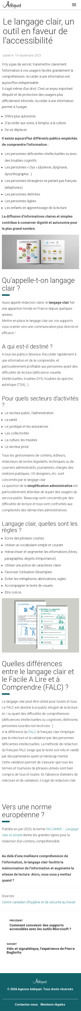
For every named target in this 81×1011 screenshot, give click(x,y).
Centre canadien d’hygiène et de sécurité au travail (38, 902)
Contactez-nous (26, 1004)
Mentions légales (52, 1004)
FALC (32, 732)
